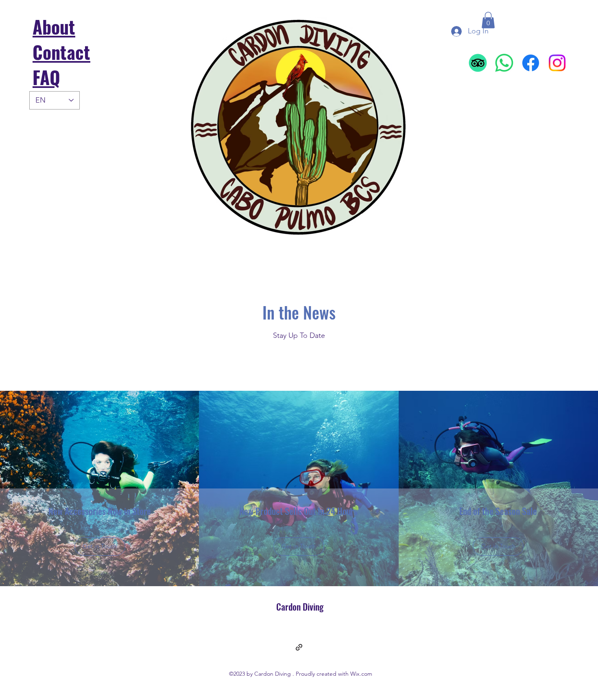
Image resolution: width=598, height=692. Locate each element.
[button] (488, 20)
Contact (61, 52)
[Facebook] (530, 63)
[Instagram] (557, 63)
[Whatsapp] (504, 63)
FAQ (46, 77)
